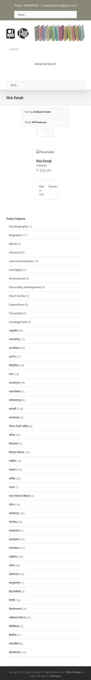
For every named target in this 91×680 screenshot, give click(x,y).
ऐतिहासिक (14, 365)
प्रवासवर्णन (14, 531)
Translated (15, 313)
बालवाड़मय (14, 539)
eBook (13, 244)
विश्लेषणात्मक (15, 609)
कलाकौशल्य (15, 391)
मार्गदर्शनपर (14, 548)
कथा (11, 374)
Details (52, 186)
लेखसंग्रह (14, 574)
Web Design (73, 672)
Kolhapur (56, 676)
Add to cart (41, 190)
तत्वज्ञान (13, 469)
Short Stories (17, 296)
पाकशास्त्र (14, 513)
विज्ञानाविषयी (15, 591)
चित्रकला (14, 443)
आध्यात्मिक (14, 348)
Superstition (16, 304)
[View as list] (50, 132)
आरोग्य (12, 357)
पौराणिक (13, 522)
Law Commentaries (21, 261)
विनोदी (12, 600)
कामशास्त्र (14, 417)
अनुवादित (13, 330)
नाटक (12, 487)
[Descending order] (64, 111)
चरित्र (12, 435)
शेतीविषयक (14, 626)
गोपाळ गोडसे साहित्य (19, 426)
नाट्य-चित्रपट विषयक (19, 496)
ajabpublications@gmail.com (60, 5)
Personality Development (25, 287)
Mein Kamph (44, 160)
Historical (15, 252)
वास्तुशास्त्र (14, 583)
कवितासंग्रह (15, 400)
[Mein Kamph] (45, 152)
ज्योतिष (12, 461)
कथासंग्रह (14, 383)
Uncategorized (18, 322)
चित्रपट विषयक (16, 452)
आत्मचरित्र (14, 339)
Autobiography (18, 226)
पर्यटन (12, 504)
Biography (15, 235)
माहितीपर (13, 557)
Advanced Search (45, 64)
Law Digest (15, 270)
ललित (12, 565)
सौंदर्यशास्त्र (15, 652)
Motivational (17, 278)
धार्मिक (12, 478)
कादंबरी (12, 409)
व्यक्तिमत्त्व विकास (17, 617)
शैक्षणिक (13, 635)
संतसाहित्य (14, 643)
